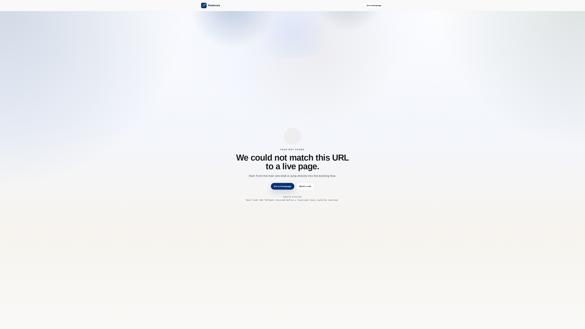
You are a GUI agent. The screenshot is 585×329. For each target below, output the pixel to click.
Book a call (305, 186)
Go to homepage (374, 5)
